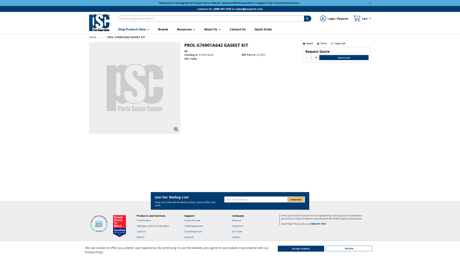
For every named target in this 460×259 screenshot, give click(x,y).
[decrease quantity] (307, 57)
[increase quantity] (316, 57)
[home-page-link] (99, 22)
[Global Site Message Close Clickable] (370, 3)
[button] (133, 29)
